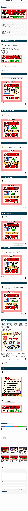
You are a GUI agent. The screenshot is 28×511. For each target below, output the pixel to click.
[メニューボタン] (1, 1)
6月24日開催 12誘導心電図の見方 (7, 26)
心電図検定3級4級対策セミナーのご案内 (8, 24)
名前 (3, 481)
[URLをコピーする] (25, 426)
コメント (3, 472)
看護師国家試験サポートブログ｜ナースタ (14, 0)
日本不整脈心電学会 (8, 323)
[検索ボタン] (27, 1)
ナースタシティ (13, 423)
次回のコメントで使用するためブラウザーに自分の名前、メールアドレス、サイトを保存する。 (13, 489)
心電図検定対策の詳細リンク (5, 70)
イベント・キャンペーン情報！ (4, 7)
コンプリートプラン (5, 25)
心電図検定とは (5, 33)
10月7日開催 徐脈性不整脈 (6, 31)
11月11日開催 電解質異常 (6, 32)
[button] (3, 426)
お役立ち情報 (10, 423)
